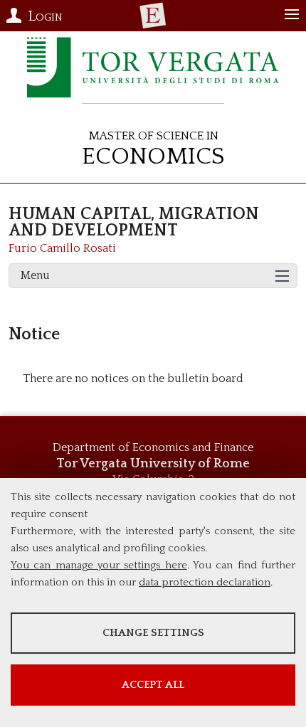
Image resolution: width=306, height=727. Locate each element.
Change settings (153, 633)
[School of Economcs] (153, 15)
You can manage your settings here (99, 565)
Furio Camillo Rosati (62, 248)
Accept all (153, 685)
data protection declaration (204, 582)
